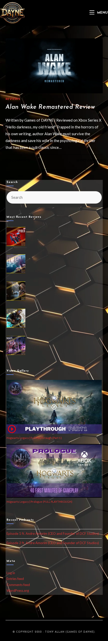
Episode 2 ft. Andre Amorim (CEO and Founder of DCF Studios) (53, 543)
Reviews (13, 99)
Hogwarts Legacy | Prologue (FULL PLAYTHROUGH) (39, 501)
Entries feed (15, 579)
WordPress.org (18, 591)
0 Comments (20, 160)
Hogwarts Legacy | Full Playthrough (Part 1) (34, 437)
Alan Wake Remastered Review (50, 107)
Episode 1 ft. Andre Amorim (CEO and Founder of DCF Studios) (53, 534)
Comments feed (18, 585)
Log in (11, 573)
